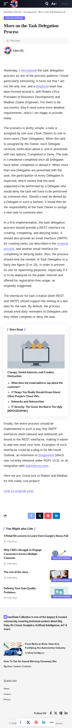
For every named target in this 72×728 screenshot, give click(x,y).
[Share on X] (28, 722)
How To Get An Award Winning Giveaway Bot (30, 661)
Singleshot (46, 455)
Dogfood (42, 86)
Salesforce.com (36, 466)
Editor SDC (18, 50)
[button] (7, 4)
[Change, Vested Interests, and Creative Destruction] (36, 351)
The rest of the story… (17, 572)
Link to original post (18, 491)
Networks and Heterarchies (27, 401)
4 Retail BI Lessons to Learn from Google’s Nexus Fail (36, 535)
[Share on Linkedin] (44, 722)
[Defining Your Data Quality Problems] (59, 591)
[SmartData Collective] (14, 4)
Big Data (8, 666)
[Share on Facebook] (20, 722)
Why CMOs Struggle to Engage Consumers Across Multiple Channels (23, 553)
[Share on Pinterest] (36, 722)
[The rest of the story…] (59, 575)
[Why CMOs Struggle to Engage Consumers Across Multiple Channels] (59, 553)
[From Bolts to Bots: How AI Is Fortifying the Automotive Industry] (13, 649)
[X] (55, 713)
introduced (29, 70)
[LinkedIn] (66, 713)
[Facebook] (51, 713)
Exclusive (26, 666)
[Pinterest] (61, 713)
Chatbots (17, 666)
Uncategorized (14, 18)
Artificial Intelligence (34, 653)
